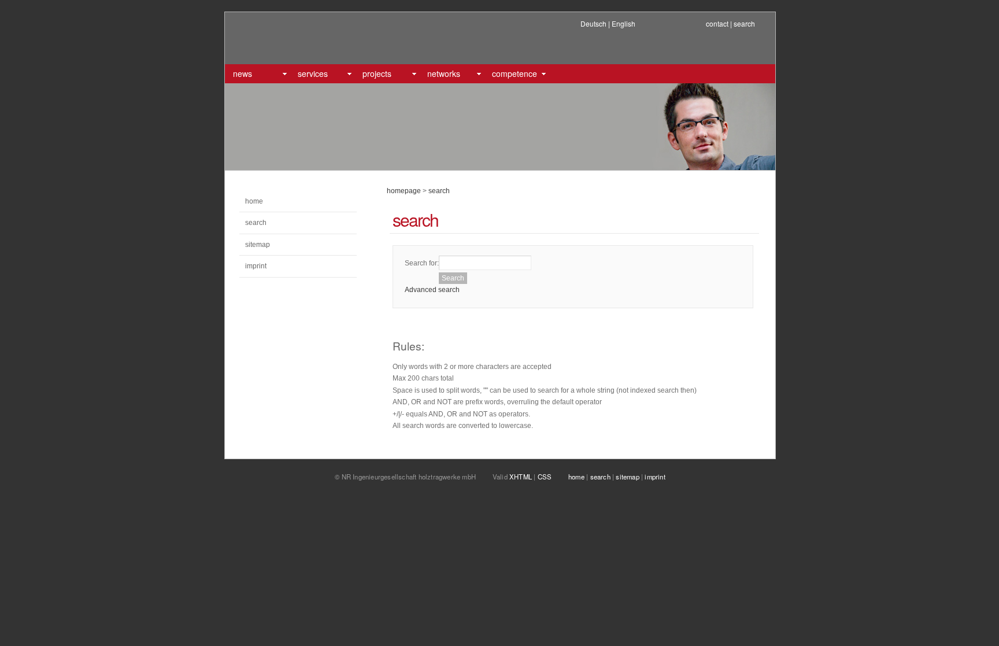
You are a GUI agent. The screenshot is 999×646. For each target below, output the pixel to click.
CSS (545, 476)
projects (376, 73)
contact (717, 23)
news (242, 73)
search (744, 23)
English (623, 23)
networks (443, 73)
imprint (256, 266)
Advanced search (432, 290)
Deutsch (593, 23)
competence (514, 73)
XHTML (520, 476)
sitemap (257, 245)
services (313, 73)
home (254, 201)
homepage (404, 191)
